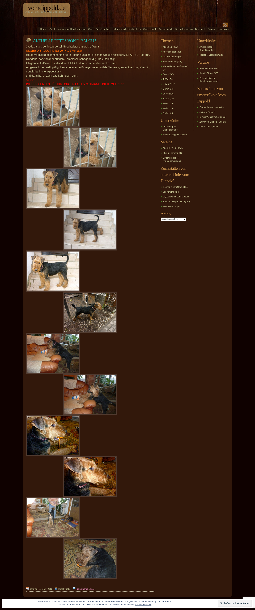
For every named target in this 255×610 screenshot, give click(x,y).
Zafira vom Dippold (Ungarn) (176, 201)
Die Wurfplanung (171, 56)
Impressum (223, 29)
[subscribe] (225, 26)
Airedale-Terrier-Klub (173, 148)
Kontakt (211, 29)
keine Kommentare (86, 589)
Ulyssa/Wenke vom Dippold (176, 197)
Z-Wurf (166, 113)
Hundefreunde (170, 61)
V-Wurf (166, 89)
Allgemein (167, 47)
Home (43, 29)
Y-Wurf (166, 103)
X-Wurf (166, 98)
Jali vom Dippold (171, 192)
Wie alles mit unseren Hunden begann (67, 29)
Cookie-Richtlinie (143, 604)
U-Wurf (166, 84)
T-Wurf (166, 79)
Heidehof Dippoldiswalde (175, 134)
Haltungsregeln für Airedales (126, 29)
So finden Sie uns (184, 29)
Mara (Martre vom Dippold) (175, 66)
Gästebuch (200, 29)
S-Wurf (166, 74)
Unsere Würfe (166, 29)
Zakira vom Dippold (172, 206)
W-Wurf (166, 94)
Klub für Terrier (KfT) (172, 153)
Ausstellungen (169, 52)
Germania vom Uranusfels (175, 187)
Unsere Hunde (150, 29)
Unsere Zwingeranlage (99, 29)
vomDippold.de (46, 8)
